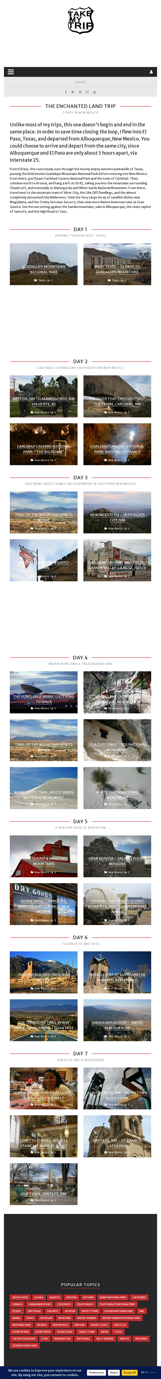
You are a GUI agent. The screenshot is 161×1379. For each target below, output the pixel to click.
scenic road (64, 1331)
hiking (16, 1318)
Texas (42, 280)
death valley (85, 1304)
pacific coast (99, 1324)
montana (64, 1318)
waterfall (83, 1338)
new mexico (60, 1324)
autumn (88, 1297)
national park (21, 1324)
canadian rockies (39, 1304)
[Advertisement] (81, 51)
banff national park (113, 1297)
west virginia (104, 1338)
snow (104, 1331)
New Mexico (42, 412)
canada (17, 1304)
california (139, 1297)
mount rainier (86, 1318)
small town (86, 1331)
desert (17, 1311)
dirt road (34, 1311)
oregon (79, 1324)
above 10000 (20, 1297)
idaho (30, 1318)
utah (45, 1338)
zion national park (24, 1345)
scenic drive (43, 1331)
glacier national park (118, 1311)
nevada (42, 1324)
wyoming (141, 1338)
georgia (70, 1311)
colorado (64, 1304)
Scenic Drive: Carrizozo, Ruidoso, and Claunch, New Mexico (44, 906)
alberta (54, 1297)
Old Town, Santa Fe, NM (43, 1194)
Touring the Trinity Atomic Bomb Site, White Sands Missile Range (117, 906)
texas (118, 1331)
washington (62, 1338)
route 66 (120, 1324)
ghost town (90, 1311)
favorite (53, 1311)
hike (141, 1311)
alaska (38, 1297)
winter (124, 1338)
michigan (46, 1318)
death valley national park (117, 1304)
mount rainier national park (121, 1318)
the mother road (23, 1338)
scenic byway (20, 1331)
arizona (71, 1297)
